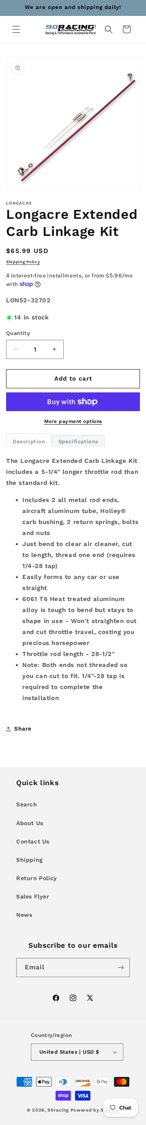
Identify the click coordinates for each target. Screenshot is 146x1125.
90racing (58, 1110)
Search (26, 804)
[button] (16, 29)
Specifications (78, 441)
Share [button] (23, 728)
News (24, 914)
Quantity (18, 333)
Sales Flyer (32, 896)
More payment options (73, 421)
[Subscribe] (120, 967)
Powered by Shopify (95, 1110)
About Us (29, 823)
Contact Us (32, 841)
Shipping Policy (23, 262)
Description (29, 441)
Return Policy (36, 878)
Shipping (29, 859)
